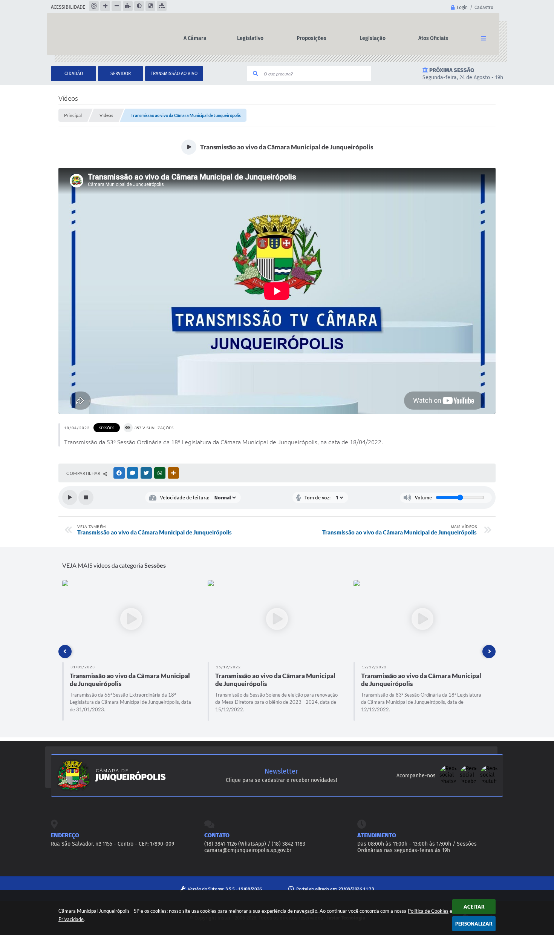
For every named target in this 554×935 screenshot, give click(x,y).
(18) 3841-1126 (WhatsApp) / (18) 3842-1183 (254, 844)
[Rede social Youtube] (489, 782)
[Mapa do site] (162, 6)
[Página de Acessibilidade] (94, 6)
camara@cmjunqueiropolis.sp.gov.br (247, 850)
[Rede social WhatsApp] (449, 782)
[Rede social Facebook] (470, 782)
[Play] (69, 497)
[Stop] (85, 497)
